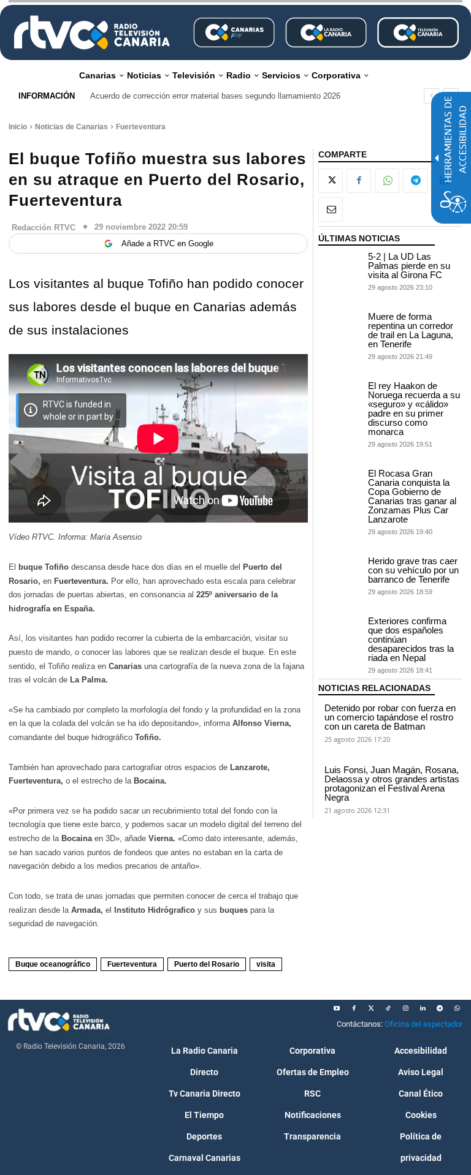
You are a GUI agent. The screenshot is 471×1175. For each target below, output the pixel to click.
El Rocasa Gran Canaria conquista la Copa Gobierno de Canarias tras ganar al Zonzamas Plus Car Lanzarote (412, 496)
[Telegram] (415, 180)
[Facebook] (359, 180)
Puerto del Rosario (206, 964)
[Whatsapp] (456, 1008)
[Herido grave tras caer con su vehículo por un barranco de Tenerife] (340, 571)
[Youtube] (336, 1008)
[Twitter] (371, 1008)
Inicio (18, 127)
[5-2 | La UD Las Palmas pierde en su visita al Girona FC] (340, 267)
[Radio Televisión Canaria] (92, 32)
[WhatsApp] (387, 180)
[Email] (330, 209)
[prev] (431, 96)
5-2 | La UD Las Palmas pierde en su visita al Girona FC (409, 265)
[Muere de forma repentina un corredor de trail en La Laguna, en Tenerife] (340, 327)
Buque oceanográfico (52, 964)
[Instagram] (405, 1008)
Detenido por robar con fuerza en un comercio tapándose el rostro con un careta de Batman (390, 717)
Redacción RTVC (43, 228)
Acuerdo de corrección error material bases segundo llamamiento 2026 (215, 95)
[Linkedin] (422, 1008)
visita (265, 964)
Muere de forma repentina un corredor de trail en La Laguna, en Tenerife (410, 330)
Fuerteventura (141, 127)
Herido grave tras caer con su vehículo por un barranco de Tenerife (413, 570)
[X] (330, 180)
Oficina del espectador (423, 1024)
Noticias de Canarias (71, 127)
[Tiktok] (388, 1008)
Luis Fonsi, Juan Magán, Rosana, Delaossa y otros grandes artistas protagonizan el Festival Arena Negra (391, 784)
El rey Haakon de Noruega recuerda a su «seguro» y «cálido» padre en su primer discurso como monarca (414, 408)
